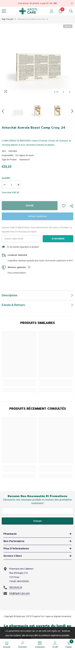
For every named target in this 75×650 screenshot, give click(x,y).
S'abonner (58, 238)
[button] (63, 92)
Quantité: (6, 178)
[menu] (4, 11)
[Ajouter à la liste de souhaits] (63, 205)
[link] (19, 384)
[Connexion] (52, 11)
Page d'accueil (7, 19)
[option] (37, 59)
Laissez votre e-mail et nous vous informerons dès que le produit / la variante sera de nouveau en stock (37, 229)
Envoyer (37, 521)
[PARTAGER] (70, 206)
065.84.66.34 (15, 587)
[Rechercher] (71, 11)
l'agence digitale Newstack (58, 616)
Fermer (72, 3)
